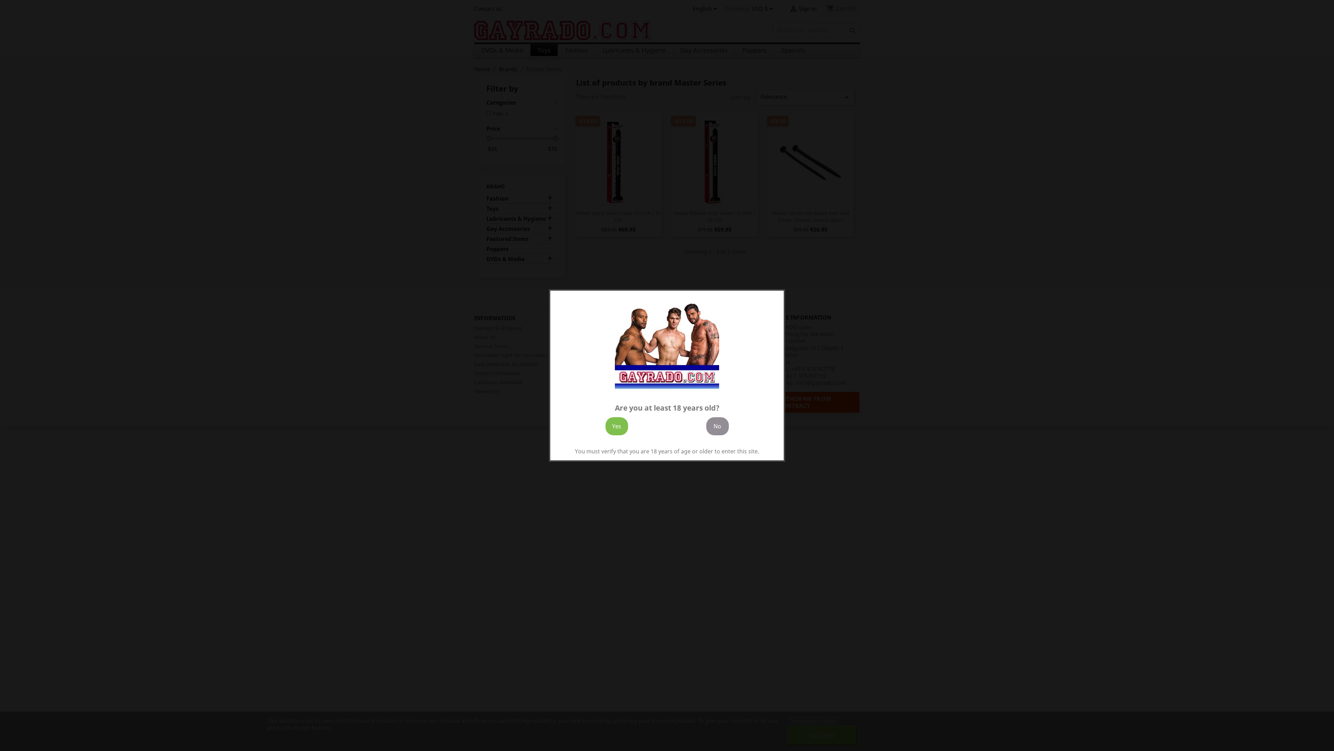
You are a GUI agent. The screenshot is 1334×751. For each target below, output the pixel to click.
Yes (616, 426)
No (717, 426)
